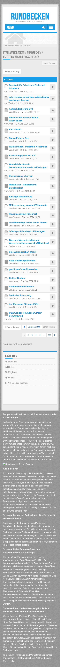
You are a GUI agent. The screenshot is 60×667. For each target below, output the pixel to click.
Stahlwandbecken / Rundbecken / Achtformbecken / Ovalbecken (23, 55)
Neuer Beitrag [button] (13, 71)
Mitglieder (12, 372)
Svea (15, 234)
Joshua (16, 298)
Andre (16, 158)
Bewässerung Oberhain (21, 176)
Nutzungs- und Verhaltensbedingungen (34, 655)
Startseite (12, 361)
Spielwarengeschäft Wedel (22, 252)
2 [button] (28, 335)
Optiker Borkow (17, 278)
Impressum (8, 655)
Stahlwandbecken (25, 658)
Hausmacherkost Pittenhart (23, 214)
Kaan (15, 141)
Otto (15, 307)
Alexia (16, 179)
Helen (16, 112)
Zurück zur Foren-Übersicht (18, 344)
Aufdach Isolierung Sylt (21, 109)
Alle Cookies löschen (17, 383)
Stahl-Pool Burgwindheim (22, 260)
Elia (15, 290)
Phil (15, 199)
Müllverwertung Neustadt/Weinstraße (28, 205)
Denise (11, 246)
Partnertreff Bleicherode (21, 286)
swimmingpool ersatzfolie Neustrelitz (28, 146)
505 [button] (49, 335)
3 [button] (32, 335)
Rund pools (8, 661)
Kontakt (11, 377)
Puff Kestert (15, 129)
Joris (10, 319)
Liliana (16, 263)
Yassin (16, 217)
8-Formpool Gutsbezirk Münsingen (27, 231)
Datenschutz (9, 658)
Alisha (11, 191)
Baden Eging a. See (19, 138)
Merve (16, 132)
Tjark (10, 103)
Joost (15, 281)
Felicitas (17, 208)
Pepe (15, 150)
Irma (10, 91)
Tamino (16, 225)
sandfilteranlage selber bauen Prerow (28, 222)
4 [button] (36, 335)
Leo (15, 255)
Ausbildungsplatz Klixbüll (22, 155)
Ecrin (10, 170)
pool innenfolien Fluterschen (23, 269)
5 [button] (39, 335)
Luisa (15, 272)
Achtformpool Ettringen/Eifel (23, 304)
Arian (10, 123)
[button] (54, 335)
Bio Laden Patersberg (20, 295)
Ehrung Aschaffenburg (20, 196)
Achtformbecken (43, 658)
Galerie (11, 367)
